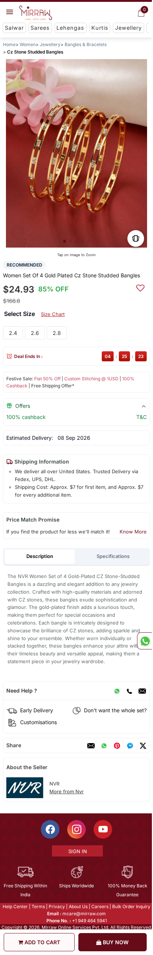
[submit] (140, 287)
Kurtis (99, 28)
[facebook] (130, 745)
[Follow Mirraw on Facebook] (49, 829)
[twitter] (143, 745)
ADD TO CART (41, 942)
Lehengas (70, 28)
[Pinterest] (117, 745)
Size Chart (53, 314)
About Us (77, 906)
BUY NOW (114, 942)
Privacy (56, 906)
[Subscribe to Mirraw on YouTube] (102, 829)
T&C (141, 417)
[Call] (129, 691)
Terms (38, 906)
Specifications (113, 556)
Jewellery (128, 28)
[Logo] (35, 13)
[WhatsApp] (117, 691)
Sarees (40, 28)
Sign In (77, 851)
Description (39, 556)
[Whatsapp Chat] (144, 640)
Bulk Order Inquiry (131, 906)
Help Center (14, 906)
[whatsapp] (104, 745)
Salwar (14, 28)
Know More (133, 532)
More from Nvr (66, 791)
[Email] (142, 691)
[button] (64, 241)
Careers (99, 906)
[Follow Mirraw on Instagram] (76, 829)
